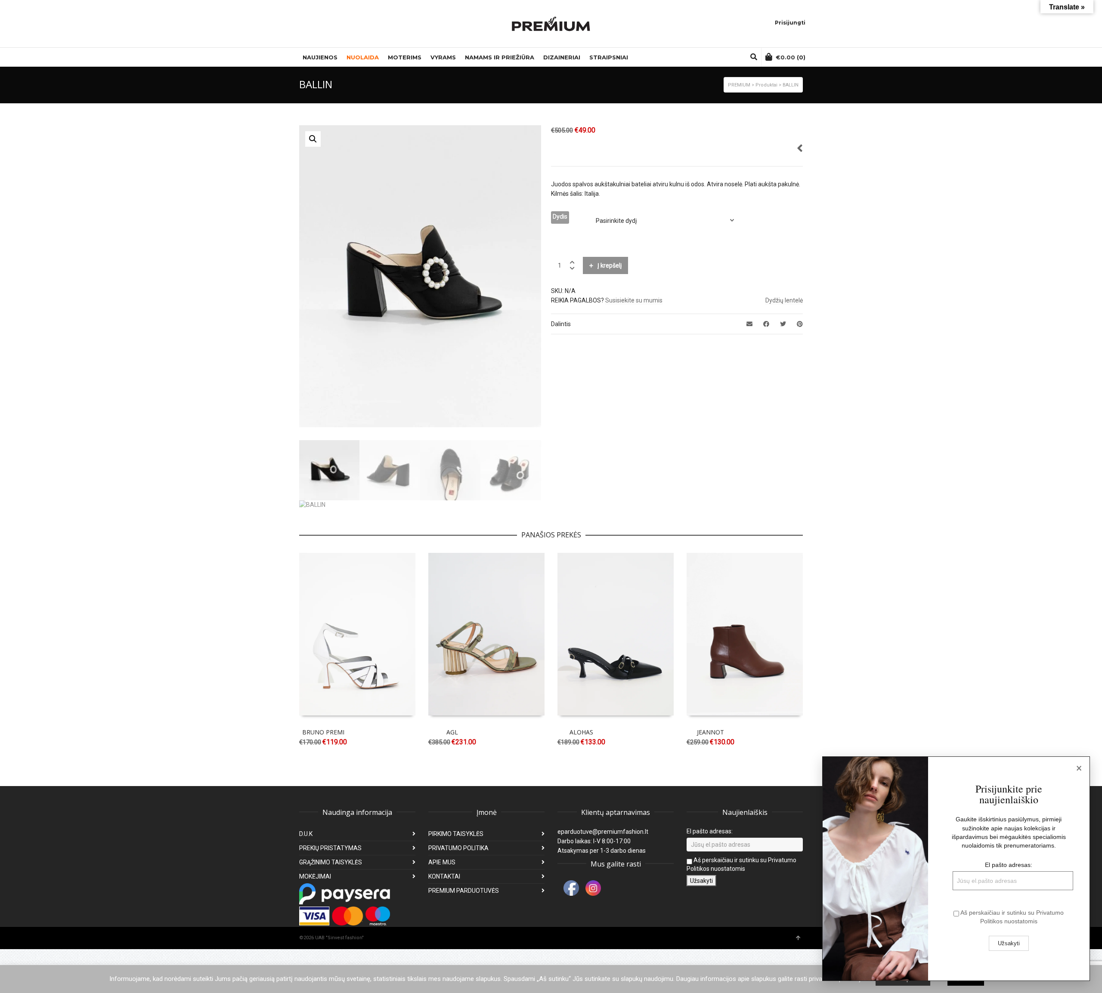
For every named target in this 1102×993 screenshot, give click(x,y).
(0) (790, 57)
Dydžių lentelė (784, 300)
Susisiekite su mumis (633, 300)
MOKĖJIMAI (315, 876)
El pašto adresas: (710, 831)
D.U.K (306, 833)
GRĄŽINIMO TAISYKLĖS (330, 862)
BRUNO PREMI (323, 732)
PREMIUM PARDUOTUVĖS (463, 890)
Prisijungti (790, 22)
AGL (452, 732)
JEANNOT (710, 732)
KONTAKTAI (444, 876)
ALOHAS (581, 732)
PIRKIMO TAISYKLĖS (455, 833)
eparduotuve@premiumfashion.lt (602, 831)
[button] (313, 139)
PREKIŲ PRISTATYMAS (330, 848)
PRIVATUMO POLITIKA (458, 848)
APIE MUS (441, 862)
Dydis (560, 216)
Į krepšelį (609, 265)
